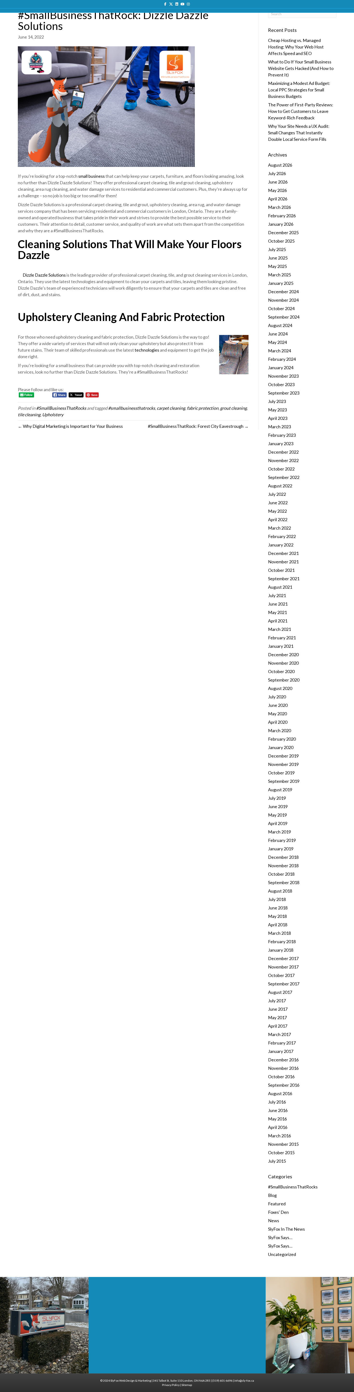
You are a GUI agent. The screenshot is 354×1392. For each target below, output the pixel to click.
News (273, 1220)
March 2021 (279, 629)
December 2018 (283, 857)
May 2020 (277, 713)
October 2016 (281, 1076)
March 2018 (279, 933)
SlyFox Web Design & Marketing (130, 1380)
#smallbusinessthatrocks (131, 408)
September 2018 (283, 882)
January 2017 (280, 1051)
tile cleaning (29, 414)
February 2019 (282, 840)
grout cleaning (233, 408)
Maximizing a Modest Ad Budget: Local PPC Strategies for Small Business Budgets (299, 90)
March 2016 (279, 1135)
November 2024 (283, 300)
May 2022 (277, 511)
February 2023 (282, 435)
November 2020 (283, 663)
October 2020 (281, 671)
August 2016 (280, 1093)
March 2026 (279, 207)
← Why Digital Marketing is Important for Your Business (70, 426)
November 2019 (283, 764)
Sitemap (187, 1385)
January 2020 (280, 747)
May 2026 (277, 190)
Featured (277, 1203)
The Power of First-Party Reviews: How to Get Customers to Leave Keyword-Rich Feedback (300, 111)
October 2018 (281, 874)
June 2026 (278, 181)
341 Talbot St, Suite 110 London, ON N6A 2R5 (181, 1380)
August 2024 (280, 325)
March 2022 (279, 528)
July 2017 (277, 1000)
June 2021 (278, 604)
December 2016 (283, 1059)
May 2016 (277, 1118)
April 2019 (277, 823)
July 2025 (277, 249)
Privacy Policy (171, 1385)
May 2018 (277, 916)
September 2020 (283, 679)
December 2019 (283, 755)
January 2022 (280, 544)
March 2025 (279, 274)
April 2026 (277, 198)
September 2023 (283, 393)
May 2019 (277, 815)
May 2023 (277, 409)
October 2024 (281, 308)
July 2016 (277, 1102)
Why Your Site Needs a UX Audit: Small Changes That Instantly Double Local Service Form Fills (298, 132)
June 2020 (278, 705)
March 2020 (279, 730)
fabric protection (202, 408)
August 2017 (280, 992)
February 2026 (282, 215)
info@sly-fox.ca (244, 1380)
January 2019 (280, 848)
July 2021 (277, 595)
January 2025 (280, 283)
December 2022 (283, 452)
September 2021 (283, 578)
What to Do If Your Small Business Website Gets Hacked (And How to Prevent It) (301, 68)
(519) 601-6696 (222, 1380)
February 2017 (282, 1042)
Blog (272, 1195)
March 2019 (279, 831)
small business (91, 176)
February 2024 (282, 359)
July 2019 (277, 798)
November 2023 (283, 376)
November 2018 (283, 865)
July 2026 (277, 173)
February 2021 (282, 637)
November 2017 (283, 966)
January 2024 (280, 367)
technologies (147, 350)
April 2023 (277, 418)
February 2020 (282, 739)
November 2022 (283, 460)
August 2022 (280, 485)
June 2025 (278, 257)
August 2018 (280, 891)
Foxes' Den (278, 1212)
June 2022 (278, 502)
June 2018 (278, 907)
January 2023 (280, 443)
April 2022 (277, 519)
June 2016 (278, 1110)
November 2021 (283, 561)
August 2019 (280, 789)
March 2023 (279, 426)
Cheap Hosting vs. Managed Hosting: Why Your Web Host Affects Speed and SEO (296, 47)
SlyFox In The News (286, 1229)
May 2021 (277, 612)
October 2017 (281, 975)
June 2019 (278, 806)
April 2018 (277, 924)
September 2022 (283, 477)
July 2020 (277, 696)
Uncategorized (282, 1254)
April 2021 (277, 620)
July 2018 (277, 899)
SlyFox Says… (280, 1237)
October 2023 (281, 384)
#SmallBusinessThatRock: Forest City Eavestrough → (198, 426)
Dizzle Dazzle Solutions (44, 275)
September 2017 (283, 983)
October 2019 (281, 772)
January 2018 (280, 950)
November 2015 (283, 1144)
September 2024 (283, 317)
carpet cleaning (171, 408)
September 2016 (283, 1085)
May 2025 (277, 266)
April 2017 (277, 1026)
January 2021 (280, 646)
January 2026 (280, 224)
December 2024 (283, 291)
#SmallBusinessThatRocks (61, 408)
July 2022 (277, 494)
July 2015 (277, 1161)
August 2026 (280, 165)
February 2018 (282, 941)
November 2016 (283, 1068)
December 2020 (283, 654)
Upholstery (52, 414)
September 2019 (283, 781)
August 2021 (280, 587)
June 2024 (278, 333)
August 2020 (280, 688)
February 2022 (282, 536)
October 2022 (281, 468)
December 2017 (283, 958)
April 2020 (277, 722)
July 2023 (277, 401)
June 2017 (278, 1009)
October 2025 (281, 241)
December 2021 (283, 553)
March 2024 (279, 350)
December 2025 (283, 232)
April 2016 (277, 1127)
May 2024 (277, 342)
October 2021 (281, 570)
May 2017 (277, 1017)
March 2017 (279, 1034)
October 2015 (281, 1152)
